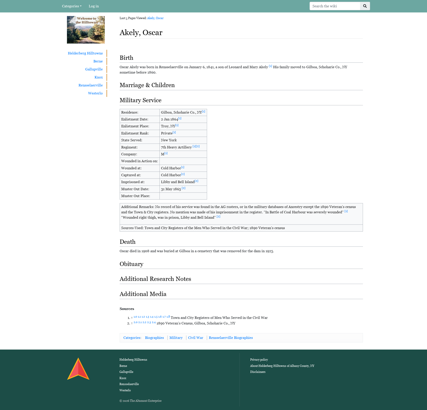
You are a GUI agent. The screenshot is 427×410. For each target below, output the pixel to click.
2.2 (144, 322)
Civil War (195, 338)
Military (176, 338)
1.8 (168, 316)
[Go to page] (365, 6)
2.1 (140, 322)
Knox (99, 77)
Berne (98, 61)
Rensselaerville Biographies (231, 338)
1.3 (147, 316)
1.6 (160, 316)
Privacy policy (259, 359)
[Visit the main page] (86, 29)
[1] (270, 66)
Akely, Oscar (155, 18)
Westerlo (95, 93)
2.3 (149, 322)
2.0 (135, 322)
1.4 (151, 316)
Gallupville (94, 69)
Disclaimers (258, 372)
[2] (198, 146)
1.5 (155, 316)
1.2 (143, 316)
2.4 (154, 322)
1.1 (139, 316)
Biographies (154, 338)
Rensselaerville (91, 85)
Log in (94, 6)
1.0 (135, 316)
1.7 (164, 316)
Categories (70, 6)
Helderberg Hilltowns (85, 53)
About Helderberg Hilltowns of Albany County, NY (282, 366)
